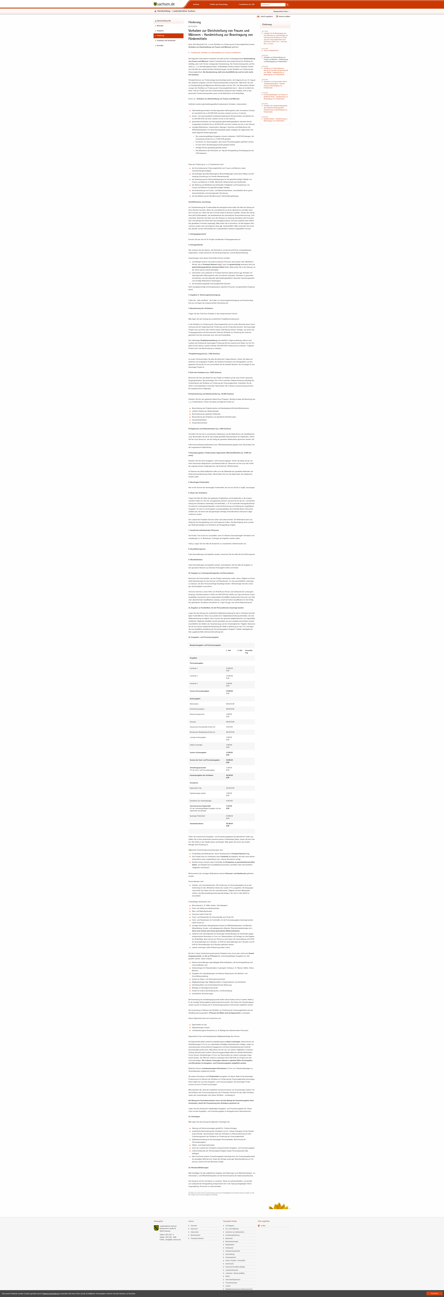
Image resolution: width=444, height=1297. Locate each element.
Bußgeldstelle (229, 1244)
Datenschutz (195, 1232)
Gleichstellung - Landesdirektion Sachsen (176, 11)
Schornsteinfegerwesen (232, 1279)
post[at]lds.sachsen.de (173, 1240)
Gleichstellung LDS (164, 21)
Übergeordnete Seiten (280, 11)
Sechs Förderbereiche (271, 50)
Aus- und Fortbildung (232, 1229)
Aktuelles (160, 26)
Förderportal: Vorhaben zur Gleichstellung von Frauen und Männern (216, 52)
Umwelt (227, 1286)
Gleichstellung (229, 1254)
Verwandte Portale (230, 1221)
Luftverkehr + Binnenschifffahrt (235, 1273)
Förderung (160, 36)
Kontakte (160, 45)
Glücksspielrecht (230, 1257)
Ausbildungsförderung (232, 1235)
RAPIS (227, 1276)
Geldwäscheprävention (232, 1251)
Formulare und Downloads (166, 41)
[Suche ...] (287, 4)
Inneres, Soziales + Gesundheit (235, 1260)
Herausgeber (158, 1221)
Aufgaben (160, 31)
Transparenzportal (231, 1283)
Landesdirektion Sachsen (168, 1226)
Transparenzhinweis (197, 1238)
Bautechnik (229, 1238)
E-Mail (263, 1226)
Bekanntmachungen (231, 1241)
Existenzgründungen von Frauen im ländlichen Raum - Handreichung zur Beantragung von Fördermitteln (276, 97)
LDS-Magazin (229, 1226)
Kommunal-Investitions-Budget (235, 1267)
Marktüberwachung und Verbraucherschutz (239, 1289)
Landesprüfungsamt (231, 1270)
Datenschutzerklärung (51, 1294)
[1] (222, 264)
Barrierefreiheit (195, 1235)
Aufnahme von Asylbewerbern (234, 1232)
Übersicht (194, 1226)
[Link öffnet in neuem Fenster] (164, 5)
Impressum (194, 1229)
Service (191, 1221)
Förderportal (229, 1248)
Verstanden (434, 1293)
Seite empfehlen (264, 1221)
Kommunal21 (229, 1264)
